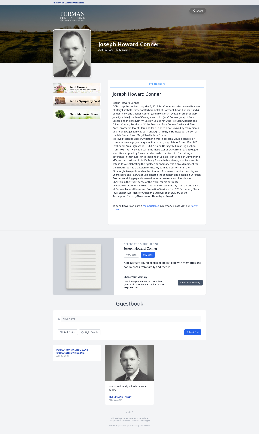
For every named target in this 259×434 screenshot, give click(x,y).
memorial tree (151, 206)
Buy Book (147, 254)
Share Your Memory (190, 282)
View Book (131, 254)
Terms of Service (138, 420)
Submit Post (193, 332)
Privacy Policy (121, 420)
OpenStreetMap (132, 425)
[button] (130, 363)
